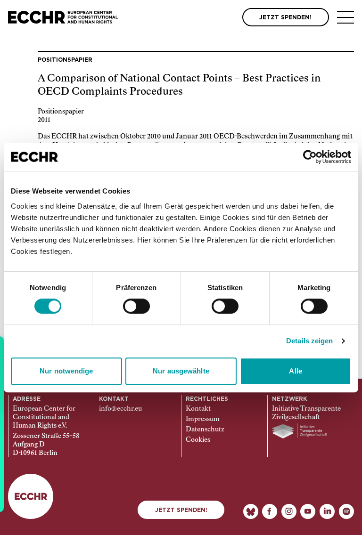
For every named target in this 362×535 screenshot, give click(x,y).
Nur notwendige (66, 371)
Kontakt (198, 408)
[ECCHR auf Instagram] (288, 511)
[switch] (136, 306)
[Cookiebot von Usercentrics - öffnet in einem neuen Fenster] (310, 157)
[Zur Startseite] (63, 17)
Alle (295, 371)
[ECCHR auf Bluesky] (250, 511)
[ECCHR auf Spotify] (346, 511)
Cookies (198, 440)
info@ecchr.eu (120, 408)
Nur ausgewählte (181, 371)
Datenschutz (205, 429)
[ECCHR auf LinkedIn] (327, 511)
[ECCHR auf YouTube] (307, 511)
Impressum (203, 419)
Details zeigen (309, 341)
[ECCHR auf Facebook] (269, 511)
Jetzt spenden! (181, 510)
